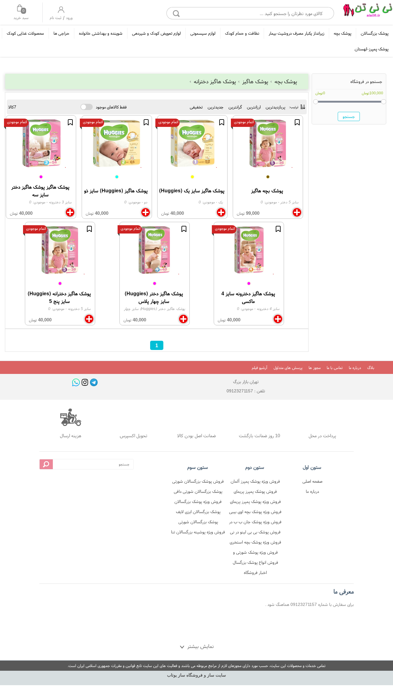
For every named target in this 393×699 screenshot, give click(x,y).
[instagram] (85, 382)
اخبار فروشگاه (255, 572)
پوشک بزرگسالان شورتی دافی (198, 491)
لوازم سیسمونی (203, 33)
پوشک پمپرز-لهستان (371, 49)
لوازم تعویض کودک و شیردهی (156, 33)
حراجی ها (61, 33)
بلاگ (370, 368)
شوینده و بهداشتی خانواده (101, 33)
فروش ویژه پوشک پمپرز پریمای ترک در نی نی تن (255, 502)
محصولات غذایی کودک (25, 33)
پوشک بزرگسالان (374, 33)
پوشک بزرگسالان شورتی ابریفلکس (198, 523)
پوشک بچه (342, 33)
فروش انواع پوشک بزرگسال (255, 562)
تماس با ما (335, 368)
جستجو (349, 116)
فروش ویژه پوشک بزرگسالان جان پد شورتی (198, 502)
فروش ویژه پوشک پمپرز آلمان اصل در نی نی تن (255, 482)
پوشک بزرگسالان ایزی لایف (198, 512)
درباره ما (355, 368)
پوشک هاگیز (255, 81)
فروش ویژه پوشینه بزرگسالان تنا (198, 532)
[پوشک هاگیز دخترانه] (367, 11)
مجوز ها (315, 368)
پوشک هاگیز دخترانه (214, 81)
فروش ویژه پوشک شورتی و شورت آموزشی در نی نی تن (255, 553)
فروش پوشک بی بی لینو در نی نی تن (255, 533)
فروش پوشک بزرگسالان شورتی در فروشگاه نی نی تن (198, 482)
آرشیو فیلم (259, 368)
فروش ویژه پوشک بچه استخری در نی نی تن (255, 543)
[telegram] (94, 382)
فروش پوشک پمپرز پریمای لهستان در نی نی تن (255, 492)
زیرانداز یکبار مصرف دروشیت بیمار (296, 33)
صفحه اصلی (312, 481)
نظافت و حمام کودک (242, 33)
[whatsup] (76, 382)
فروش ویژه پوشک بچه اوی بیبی (255, 512)
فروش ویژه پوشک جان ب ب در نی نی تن (255, 523)
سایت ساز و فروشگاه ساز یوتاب (196, 675)
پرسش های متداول (288, 368)
